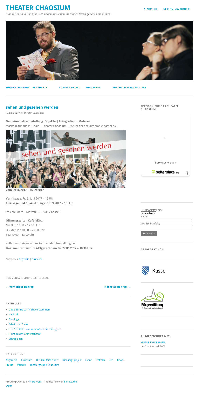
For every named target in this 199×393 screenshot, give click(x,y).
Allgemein (24, 259)
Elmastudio (70, 381)
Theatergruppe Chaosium (44, 364)
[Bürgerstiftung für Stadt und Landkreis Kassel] (152, 308)
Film (111, 360)
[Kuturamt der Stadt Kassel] (154, 274)
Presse (9, 364)
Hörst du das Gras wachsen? (25, 333)
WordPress (35, 381)
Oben (9, 385)
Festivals (100, 360)
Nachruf (13, 314)
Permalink (37, 259)
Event (88, 360)
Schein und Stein (18, 324)
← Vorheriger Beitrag (20, 286)
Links (142, 87)
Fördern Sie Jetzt (70, 87)
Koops (121, 360)
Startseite (150, 9)
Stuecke (21, 364)
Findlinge (14, 319)
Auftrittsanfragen (125, 87)
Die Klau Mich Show (47, 360)
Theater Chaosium (38, 8)
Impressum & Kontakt (176, 9)
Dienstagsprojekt (71, 360)
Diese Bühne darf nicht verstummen (29, 309)
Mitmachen (93, 87)
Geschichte (39, 87)
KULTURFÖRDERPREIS (153, 342)
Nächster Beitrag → (117, 286)
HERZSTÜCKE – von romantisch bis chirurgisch (35, 329)
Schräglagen (16, 338)
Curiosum (26, 360)
